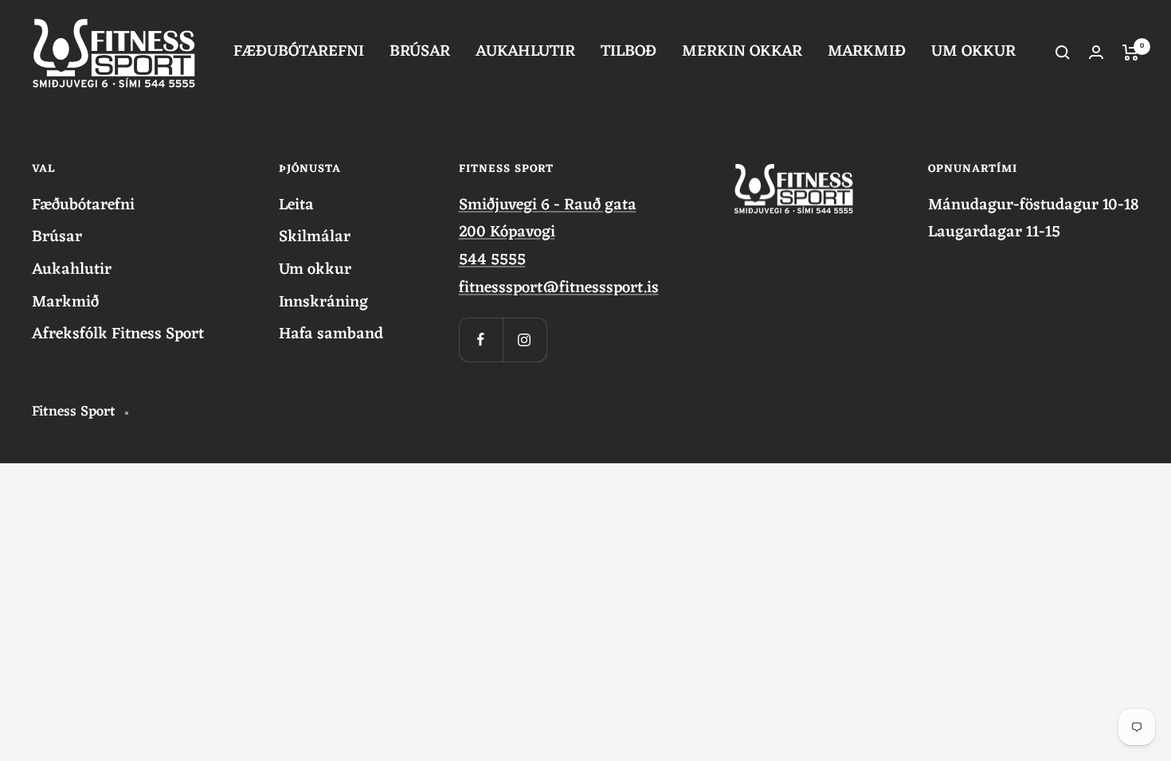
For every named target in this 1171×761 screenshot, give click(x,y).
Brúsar (57, 238)
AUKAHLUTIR (525, 52)
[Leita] (1062, 52)
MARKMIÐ (867, 52)
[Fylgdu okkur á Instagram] (524, 339)
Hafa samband (331, 335)
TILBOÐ (628, 52)
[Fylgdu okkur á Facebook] (481, 339)
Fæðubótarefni (83, 206)
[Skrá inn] (1096, 52)
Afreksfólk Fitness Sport (118, 335)
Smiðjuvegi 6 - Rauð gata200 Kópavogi (547, 219)
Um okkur (315, 270)
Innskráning (323, 303)
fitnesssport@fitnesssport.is (559, 288)
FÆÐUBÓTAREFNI (298, 52)
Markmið (65, 303)
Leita (296, 206)
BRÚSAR (420, 52)
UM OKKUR (973, 52)
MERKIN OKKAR (742, 52)
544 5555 (492, 260)
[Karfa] (1130, 52)
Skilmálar (315, 238)
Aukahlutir (72, 270)
